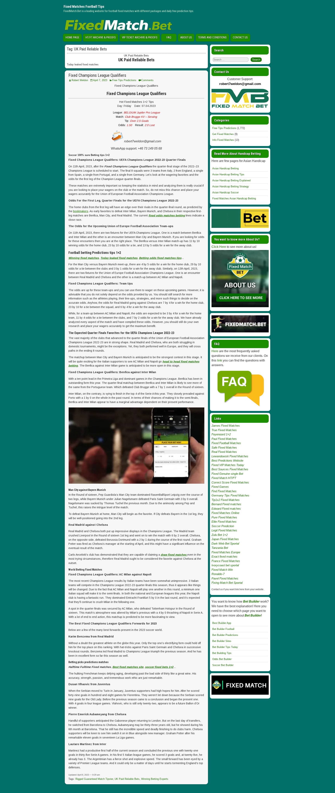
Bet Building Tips (221, 653)
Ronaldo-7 (218, 574)
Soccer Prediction (223, 526)
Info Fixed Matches (223, 139)
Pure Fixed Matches (224, 517)
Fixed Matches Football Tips (84, 6)
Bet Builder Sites (221, 641)
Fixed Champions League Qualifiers (97, 75)
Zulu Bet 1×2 (220, 534)
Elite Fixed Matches (224, 521)
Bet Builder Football (223, 629)
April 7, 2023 (100, 80)
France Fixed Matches (226, 561)
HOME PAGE (72, 37)
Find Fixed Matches (224, 491)
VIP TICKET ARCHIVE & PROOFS (139, 37)
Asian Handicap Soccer (225, 192)
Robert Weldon (80, 80)
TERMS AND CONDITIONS (212, 37)
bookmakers (80, 211)
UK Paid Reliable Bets (127, 778)
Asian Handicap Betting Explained (231, 180)
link (219, 360)
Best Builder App (221, 623)
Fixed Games (220, 486)
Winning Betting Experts (154, 778)
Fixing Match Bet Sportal (227, 582)
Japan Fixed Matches (225, 539)
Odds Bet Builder (221, 659)
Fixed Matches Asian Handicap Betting (234, 198)
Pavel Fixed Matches (225, 578)
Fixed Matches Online (225, 513)
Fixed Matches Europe (226, 552)
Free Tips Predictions (124, 80)
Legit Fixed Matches (224, 530)
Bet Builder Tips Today (225, 647)
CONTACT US (240, 37)
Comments (147, 80)
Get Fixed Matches (223, 134)
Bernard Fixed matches (226, 504)
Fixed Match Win (222, 569)
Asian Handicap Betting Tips (228, 174)
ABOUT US (186, 37)
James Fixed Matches (226, 425)
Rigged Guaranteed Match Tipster (94, 778)
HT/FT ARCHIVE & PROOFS (100, 37)
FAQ (169, 37)
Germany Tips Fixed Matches (230, 495)
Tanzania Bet (220, 547)
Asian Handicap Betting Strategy (230, 186)
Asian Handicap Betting (225, 168)
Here (215, 351)
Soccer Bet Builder (222, 665)
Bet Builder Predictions (225, 635)
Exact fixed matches (224, 556)
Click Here (219, 246)
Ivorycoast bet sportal (225, 565)
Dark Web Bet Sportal (225, 543)
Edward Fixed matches (226, 508)
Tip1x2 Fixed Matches (226, 500)
